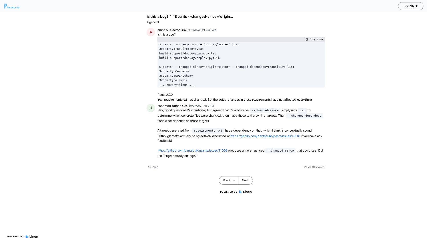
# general (153, 22)
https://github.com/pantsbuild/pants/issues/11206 (192, 150)
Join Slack (411, 6)
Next (245, 180)
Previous (229, 180)
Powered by (15, 236)
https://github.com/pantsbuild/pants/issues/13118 (265, 136)
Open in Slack (314, 166)
